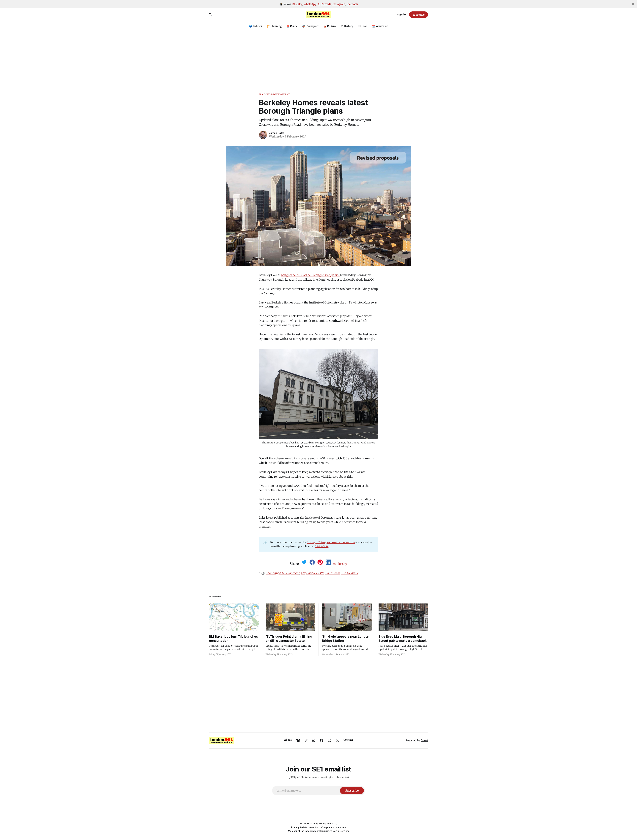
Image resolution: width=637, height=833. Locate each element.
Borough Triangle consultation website (331, 542)
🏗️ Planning (274, 26)
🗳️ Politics (255, 26)
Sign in (401, 14)
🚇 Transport (310, 26)
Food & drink (349, 573)
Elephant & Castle (312, 573)
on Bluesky (339, 564)
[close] (633, 4)
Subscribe (419, 14)
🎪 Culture (329, 26)
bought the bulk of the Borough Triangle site (310, 275)
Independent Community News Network (327, 831)
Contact (348, 739)
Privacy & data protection (305, 827)
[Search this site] (210, 14)
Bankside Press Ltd (326, 823)
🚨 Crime (292, 26)
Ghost (424, 740)
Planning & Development (274, 94)
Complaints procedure (333, 827)
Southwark (332, 573)
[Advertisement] (318, 56)
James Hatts (276, 133)
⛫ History (347, 26)
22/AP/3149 (321, 546)
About (288, 739)
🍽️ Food (362, 26)
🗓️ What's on (380, 26)
